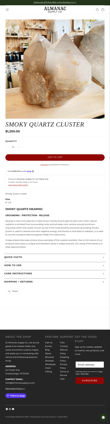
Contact (64, 346)
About (48, 354)
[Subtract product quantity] (8, 147)
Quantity (11, 141)
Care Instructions (18, 274)
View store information (18, 185)
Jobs (62, 379)
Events (48, 346)
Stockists (49, 361)
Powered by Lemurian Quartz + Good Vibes (48, 417)
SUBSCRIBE (89, 380)
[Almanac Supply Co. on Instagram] (10, 410)
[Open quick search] (97, 10)
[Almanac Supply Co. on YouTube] (13, 410)
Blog (47, 350)
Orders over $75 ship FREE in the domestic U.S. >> (55, 2)
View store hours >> (15, 389)
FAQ (62, 343)
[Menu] (7, 10)
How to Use (12, 265)
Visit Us (48, 343)
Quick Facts (13, 257)
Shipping (45, 165)
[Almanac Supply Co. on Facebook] (7, 410)
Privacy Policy (85, 373)
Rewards (49, 357)
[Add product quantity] (18, 147)
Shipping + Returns (18, 282)
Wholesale (50, 365)
